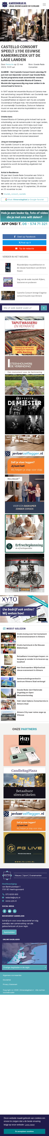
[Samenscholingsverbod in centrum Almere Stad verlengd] (8, 682)
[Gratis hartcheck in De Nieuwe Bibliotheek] (8, 649)
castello (22, 194)
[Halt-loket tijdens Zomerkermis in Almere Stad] (8, 705)
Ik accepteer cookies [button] (24, 1131)
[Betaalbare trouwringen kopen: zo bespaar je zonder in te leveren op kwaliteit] (8, 660)
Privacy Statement (10, 984)
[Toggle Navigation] (44, 4)
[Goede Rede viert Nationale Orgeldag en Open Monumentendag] (8, 693)
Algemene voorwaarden (12, 975)
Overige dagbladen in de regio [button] (16, 967)
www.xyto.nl (10, 901)
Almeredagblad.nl (17, 3)
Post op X (26, 242)
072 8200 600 (11, 894)
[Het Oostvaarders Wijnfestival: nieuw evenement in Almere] (8, 671)
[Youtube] (9, 911)
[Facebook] (4, 911)
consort (14, 194)
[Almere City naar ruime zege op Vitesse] (8, 716)
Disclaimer (7, 980)
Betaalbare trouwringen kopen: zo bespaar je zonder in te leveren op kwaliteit (32, 659)
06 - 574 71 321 (34, 224)
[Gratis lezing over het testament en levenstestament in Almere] (8, 638)
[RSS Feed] (14, 911)
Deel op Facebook (26, 236)
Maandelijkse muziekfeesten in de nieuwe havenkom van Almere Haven (31, 267)
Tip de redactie (26, 248)
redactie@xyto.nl (12, 897)
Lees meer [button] (30, 1125)
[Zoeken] (44, 307)
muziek (7, 194)
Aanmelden (9, 932)
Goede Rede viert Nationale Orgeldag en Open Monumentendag (29, 692)
